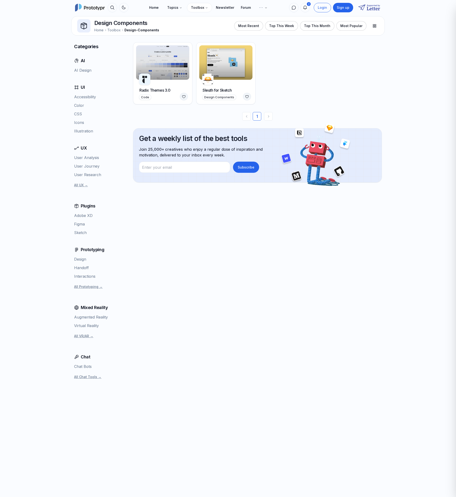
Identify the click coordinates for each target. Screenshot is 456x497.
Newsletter (225, 7)
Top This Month (317, 26)
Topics (172, 7)
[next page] (268, 116)
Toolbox (197, 7)
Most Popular (351, 26)
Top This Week (281, 26)
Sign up (343, 7)
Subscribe (246, 167)
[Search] (112, 7)
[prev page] (246, 116)
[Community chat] (294, 7)
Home (154, 7)
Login (322, 7)
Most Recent (248, 26)
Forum (246, 7)
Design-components (141, 30)
